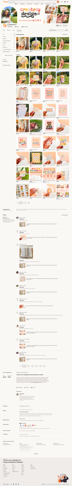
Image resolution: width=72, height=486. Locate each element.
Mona (20, 352)
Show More (36, 453)
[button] (59, 25)
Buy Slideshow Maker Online (24, 444)
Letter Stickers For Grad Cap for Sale (25, 448)
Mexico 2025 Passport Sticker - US (25, 449)
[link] (17, 203)
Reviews (8, 30)
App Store (6, 480)
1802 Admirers (5, 61)
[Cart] (67, 2)
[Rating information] (7, 26)
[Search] (58, 2)
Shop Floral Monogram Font (7, 444)
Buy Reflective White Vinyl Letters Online (26, 450)
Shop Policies (19, 30)
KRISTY (20, 312)
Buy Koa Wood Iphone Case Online (58, 444)
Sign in (62, 1)
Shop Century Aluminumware (40, 444)
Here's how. (41, 420)
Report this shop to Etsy (6, 65)
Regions (67, 484)
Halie (20, 217)
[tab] (9, 34)
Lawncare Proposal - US (23, 445)
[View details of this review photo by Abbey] (26, 252)
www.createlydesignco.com (36, 382)
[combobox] (32, 2)
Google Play (14, 480)
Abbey (20, 244)
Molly (20, 285)
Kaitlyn (20, 272)
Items (4, 30)
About (13, 30)
